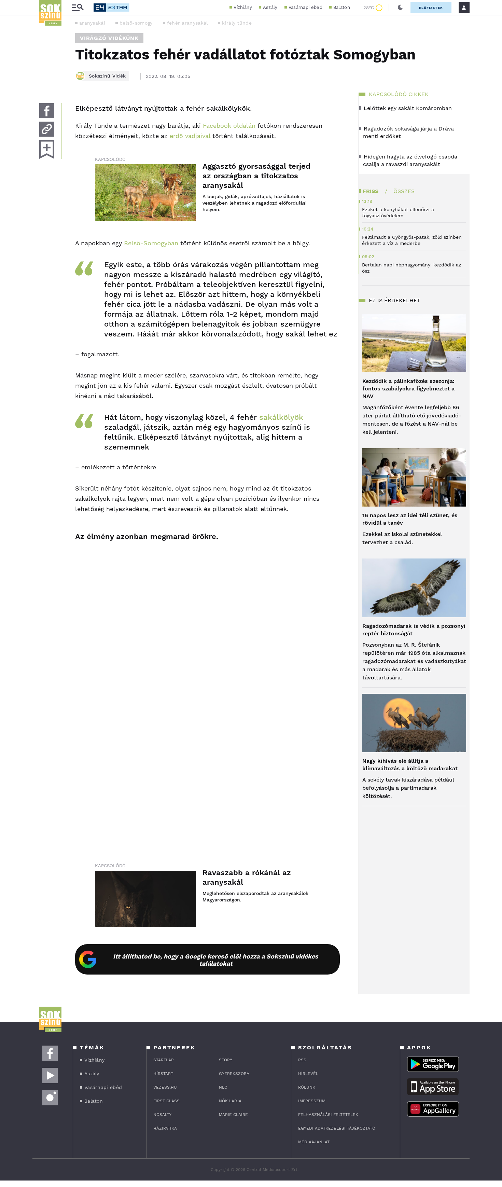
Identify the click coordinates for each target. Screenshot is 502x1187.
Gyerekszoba (234, 1073)
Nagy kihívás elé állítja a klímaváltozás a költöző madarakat (410, 765)
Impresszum (311, 1101)
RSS (302, 1060)
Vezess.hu (165, 1087)
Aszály (270, 7)
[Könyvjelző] (46, 149)
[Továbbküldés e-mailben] (46, 129)
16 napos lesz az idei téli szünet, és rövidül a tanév (410, 519)
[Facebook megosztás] (46, 110)
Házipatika (165, 1128)
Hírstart (163, 1073)
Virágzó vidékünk (109, 38)
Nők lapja (230, 1101)
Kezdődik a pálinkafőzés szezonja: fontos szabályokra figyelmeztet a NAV (408, 388)
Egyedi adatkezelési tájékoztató (336, 1128)
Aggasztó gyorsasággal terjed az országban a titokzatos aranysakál (256, 176)
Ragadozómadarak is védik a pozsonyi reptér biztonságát (413, 630)
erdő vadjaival (190, 135)
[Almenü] (77, 7)
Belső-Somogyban (151, 243)
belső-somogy (136, 23)
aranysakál (92, 23)
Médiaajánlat (314, 1142)
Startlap (163, 1060)
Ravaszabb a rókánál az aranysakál (247, 877)
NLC (223, 1087)
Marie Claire (233, 1114)
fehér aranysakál (187, 23)
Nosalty (162, 1114)
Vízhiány (243, 7)
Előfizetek (431, 8)
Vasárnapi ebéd (305, 7)
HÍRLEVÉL (308, 1073)
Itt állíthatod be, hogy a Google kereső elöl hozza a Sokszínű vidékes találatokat (215, 960)
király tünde (237, 23)
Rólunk (306, 1087)
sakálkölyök (281, 417)
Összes (404, 191)
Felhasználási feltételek (328, 1114)
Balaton (341, 7)
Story (225, 1060)
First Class (166, 1101)
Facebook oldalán (229, 125)
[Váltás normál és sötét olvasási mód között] (400, 7)
